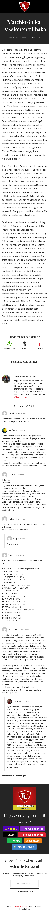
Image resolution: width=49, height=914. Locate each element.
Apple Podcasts (33, 829)
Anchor (12, 829)
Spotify (15, 841)
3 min (32, 37)
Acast (11, 835)
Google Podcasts (33, 835)
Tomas (11, 37)
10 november (20, 519)
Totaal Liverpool (21, 906)
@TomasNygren (21, 397)
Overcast (34, 841)
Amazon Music (26, 847)
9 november (21, 37)
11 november (24, 630)
